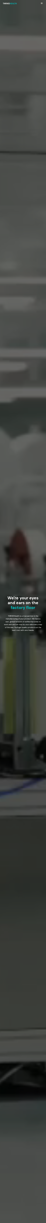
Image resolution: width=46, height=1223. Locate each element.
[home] (10, 3)
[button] (41, 3)
